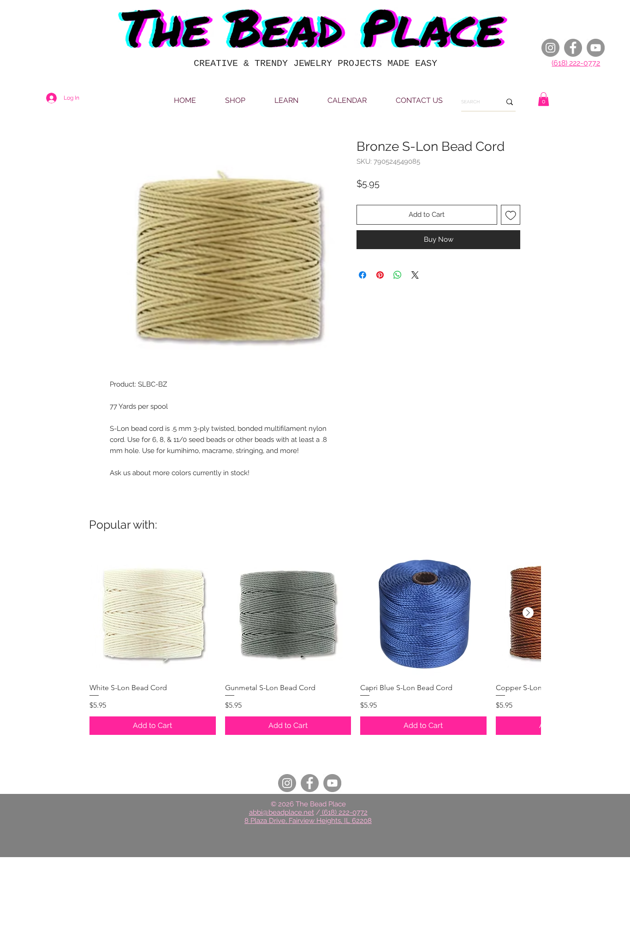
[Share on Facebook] (362, 274)
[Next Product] (528, 612)
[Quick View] (152, 613)
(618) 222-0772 (576, 63)
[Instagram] (550, 48)
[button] (543, 99)
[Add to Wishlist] (511, 215)
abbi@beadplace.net (281, 812)
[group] (315, 642)
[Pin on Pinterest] (380, 274)
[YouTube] (596, 48)
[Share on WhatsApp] (397, 274)
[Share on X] (415, 274)
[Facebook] (573, 48)
